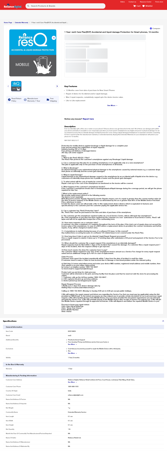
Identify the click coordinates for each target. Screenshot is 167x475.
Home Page (8, 22)
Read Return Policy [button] (16, 99)
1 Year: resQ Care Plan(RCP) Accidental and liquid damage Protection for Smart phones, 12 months (111, 32)
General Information (14, 327)
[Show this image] (16, 86)
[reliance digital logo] (13, 6)
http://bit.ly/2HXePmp (74, 306)
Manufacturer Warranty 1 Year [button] (33, 99)
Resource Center (145, 2)
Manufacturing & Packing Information (21, 376)
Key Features (70, 86)
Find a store (159, 2)
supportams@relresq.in (84, 269)
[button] (147, 6)
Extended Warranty (21, 22)
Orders (122, 2)
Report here (88, 119)
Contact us (132, 2)
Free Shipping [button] (53, 99)
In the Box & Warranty (15, 364)
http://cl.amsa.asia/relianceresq (79, 264)
